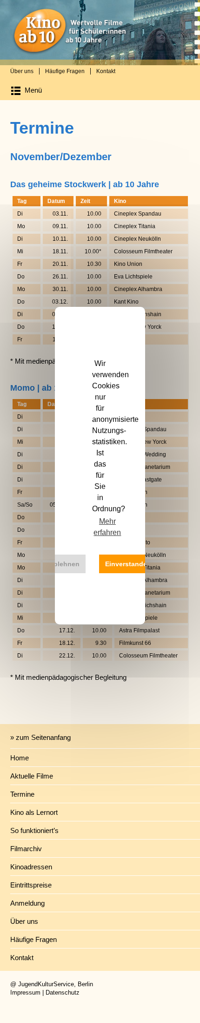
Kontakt (105, 71)
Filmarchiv (26, 849)
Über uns (21, 71)
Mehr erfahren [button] (107, 526)
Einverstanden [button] (128, 564)
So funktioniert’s (34, 830)
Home (19, 758)
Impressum (25, 992)
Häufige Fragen (65, 71)
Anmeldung (27, 903)
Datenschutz (63, 992)
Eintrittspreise (31, 885)
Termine (22, 794)
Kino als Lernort (34, 812)
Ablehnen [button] (64, 564)
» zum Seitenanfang (40, 737)
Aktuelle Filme (31, 776)
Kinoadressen (31, 867)
